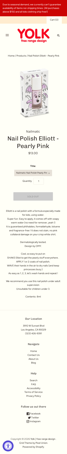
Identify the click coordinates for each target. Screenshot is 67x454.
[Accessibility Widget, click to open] (8, 445)
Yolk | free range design (42, 439)
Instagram (35, 421)
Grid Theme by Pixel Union (33, 442)
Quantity (27, 181)
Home (11, 55)
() (54, 19)
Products (21, 55)
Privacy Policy (33, 396)
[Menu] (7, 35)
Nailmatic (33, 131)
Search (33, 380)
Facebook (35, 413)
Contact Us (33, 355)
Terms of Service (33, 392)
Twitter (35, 417)
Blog (33, 362)
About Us (33, 359)
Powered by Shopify (33, 446)
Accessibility (33, 388)
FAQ (33, 384)
